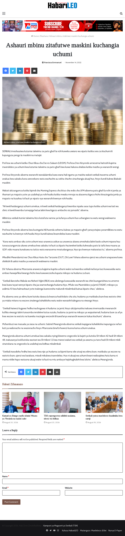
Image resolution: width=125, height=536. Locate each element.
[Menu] (3, 13)
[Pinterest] (27, 71)
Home (36, 36)
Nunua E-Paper (115, 530)
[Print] (57, 372)
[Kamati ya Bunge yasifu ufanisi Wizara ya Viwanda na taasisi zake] (20, 402)
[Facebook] (6, 71)
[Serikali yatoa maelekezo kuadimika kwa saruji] (104, 402)
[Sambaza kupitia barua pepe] (34, 71)
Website (68, 488)
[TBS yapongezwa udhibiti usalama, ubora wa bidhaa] (62, 402)
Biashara (44, 36)
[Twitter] (13, 71)
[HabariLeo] (62, 5)
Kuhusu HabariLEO (70, 530)
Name (5, 476)
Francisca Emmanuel (52, 62)
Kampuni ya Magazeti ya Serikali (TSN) (60, 525)
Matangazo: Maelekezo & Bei (93, 530)
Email (5, 488)
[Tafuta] (121, 13)
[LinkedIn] (20, 71)
